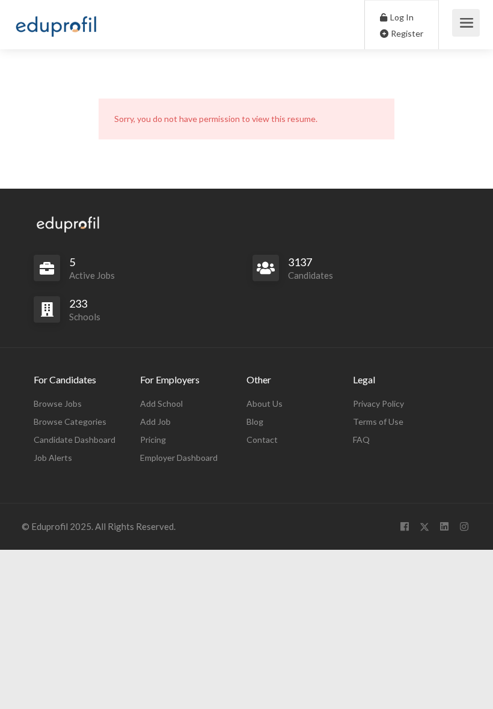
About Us (264, 403)
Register (406, 33)
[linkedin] (444, 526)
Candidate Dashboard (74, 439)
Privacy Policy (378, 403)
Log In (401, 17)
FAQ (361, 439)
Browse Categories (70, 421)
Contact (262, 439)
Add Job (155, 421)
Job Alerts (53, 457)
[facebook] (404, 526)
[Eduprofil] (56, 28)
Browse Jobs (58, 403)
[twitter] (424, 526)
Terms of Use (378, 421)
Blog (254, 421)
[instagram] (463, 526)
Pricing (153, 439)
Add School (161, 403)
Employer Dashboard (179, 457)
